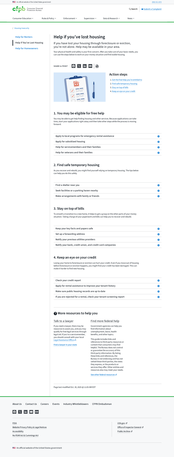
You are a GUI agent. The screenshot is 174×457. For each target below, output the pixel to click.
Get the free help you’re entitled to (127, 79)
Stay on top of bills (120, 87)
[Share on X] (79, 66)
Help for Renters (23, 37)
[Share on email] (90, 66)
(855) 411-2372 (157, 2)
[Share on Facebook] (73, 66)
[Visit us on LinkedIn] (26, 411)
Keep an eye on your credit (123, 91)
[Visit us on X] (20, 411)
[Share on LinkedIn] (85, 66)
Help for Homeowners (26, 48)
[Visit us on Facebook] (14, 411)
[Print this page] (97, 66)
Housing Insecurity (21, 28)
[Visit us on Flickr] (37, 411)
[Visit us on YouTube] (31, 411)
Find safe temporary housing (124, 83)
